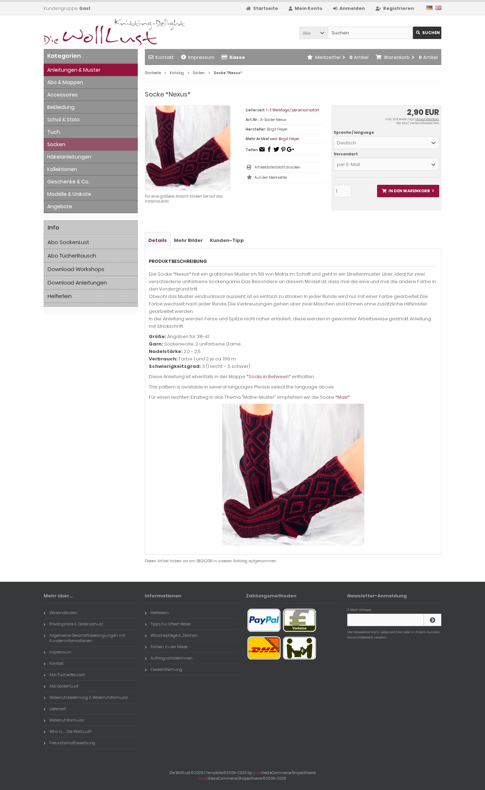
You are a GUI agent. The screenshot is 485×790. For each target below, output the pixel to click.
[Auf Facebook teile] (269, 151)
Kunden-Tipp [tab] (227, 240)
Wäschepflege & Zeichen (174, 635)
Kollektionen (62, 169)
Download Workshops (76, 269)
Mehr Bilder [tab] (188, 240)
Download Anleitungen (77, 282)
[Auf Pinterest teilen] (283, 151)
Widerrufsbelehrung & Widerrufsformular (88, 697)
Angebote (59, 206)
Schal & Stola (63, 119)
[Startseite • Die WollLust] (91, 32)
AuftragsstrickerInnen (171, 658)
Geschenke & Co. (68, 181)
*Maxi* (342, 397)
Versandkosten (427, 119)
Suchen (427, 32)
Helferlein (60, 296)
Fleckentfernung (166, 669)
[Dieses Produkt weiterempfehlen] (262, 151)
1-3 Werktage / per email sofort (292, 110)
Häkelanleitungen (69, 156)
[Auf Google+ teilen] (290, 151)
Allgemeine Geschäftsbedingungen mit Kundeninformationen (87, 637)
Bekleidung (61, 107)
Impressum (201, 57)
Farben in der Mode (169, 647)
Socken (56, 144)
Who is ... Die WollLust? (70, 731)
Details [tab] (157, 240)
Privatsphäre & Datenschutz (76, 624)
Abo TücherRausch (72, 255)
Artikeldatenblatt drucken (277, 167)
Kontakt (165, 57)
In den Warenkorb (408, 191)
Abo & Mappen (65, 82)
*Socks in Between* (268, 376)
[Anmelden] (432, 620)
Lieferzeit (57, 709)
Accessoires (62, 94)
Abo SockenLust (68, 242)
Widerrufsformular (67, 720)
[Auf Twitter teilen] (276, 151)
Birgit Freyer (289, 139)
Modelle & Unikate (69, 194)
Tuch (53, 132)
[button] (313, 33)
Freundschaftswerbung (72, 743)
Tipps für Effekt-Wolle (170, 624)
